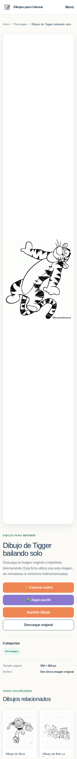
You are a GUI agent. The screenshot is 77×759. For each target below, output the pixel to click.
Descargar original (38, 625)
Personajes (20, 24)
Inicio (6, 24)
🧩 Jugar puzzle (38, 600)
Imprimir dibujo (38, 612)
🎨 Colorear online (38, 587)
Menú (69, 7)
